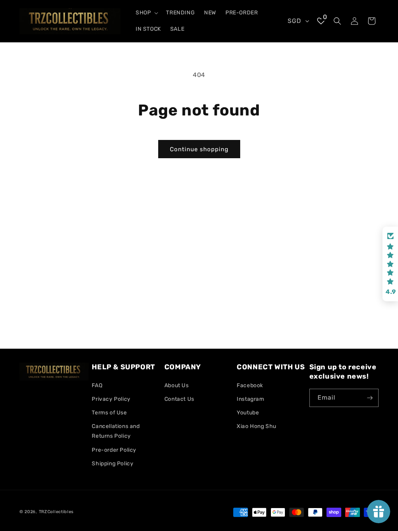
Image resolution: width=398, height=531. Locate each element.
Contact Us (179, 399)
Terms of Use (109, 412)
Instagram (250, 399)
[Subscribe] (369, 398)
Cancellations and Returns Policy (116, 431)
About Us (176, 385)
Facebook (250, 385)
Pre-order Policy (114, 450)
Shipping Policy (112, 463)
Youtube (248, 412)
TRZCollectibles (56, 511)
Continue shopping (199, 149)
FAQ (97, 385)
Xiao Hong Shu (256, 426)
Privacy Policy (111, 399)
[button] (146, 13)
